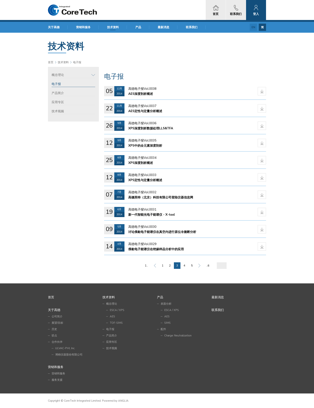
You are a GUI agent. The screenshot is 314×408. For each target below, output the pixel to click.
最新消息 (163, 27)
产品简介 (58, 93)
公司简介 (57, 316)
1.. (146, 266)
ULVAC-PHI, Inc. (65, 348)
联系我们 (192, 27)
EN (253, 27)
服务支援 (57, 380)
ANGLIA (123, 401)
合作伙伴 (57, 342)
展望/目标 (57, 323)
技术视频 (58, 111)
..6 (208, 266)
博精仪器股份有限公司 (68, 354)
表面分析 (166, 304)
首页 (50, 62)
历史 (54, 329)
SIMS (167, 323)
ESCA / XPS (117, 310)
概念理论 (58, 75)
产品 (138, 27)
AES (112, 316)
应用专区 (58, 102)
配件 (163, 329)
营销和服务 (83, 27)
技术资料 (113, 27)
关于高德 (54, 27)
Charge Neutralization (178, 335)
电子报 (56, 84)
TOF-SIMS (116, 323)
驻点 (54, 335)
